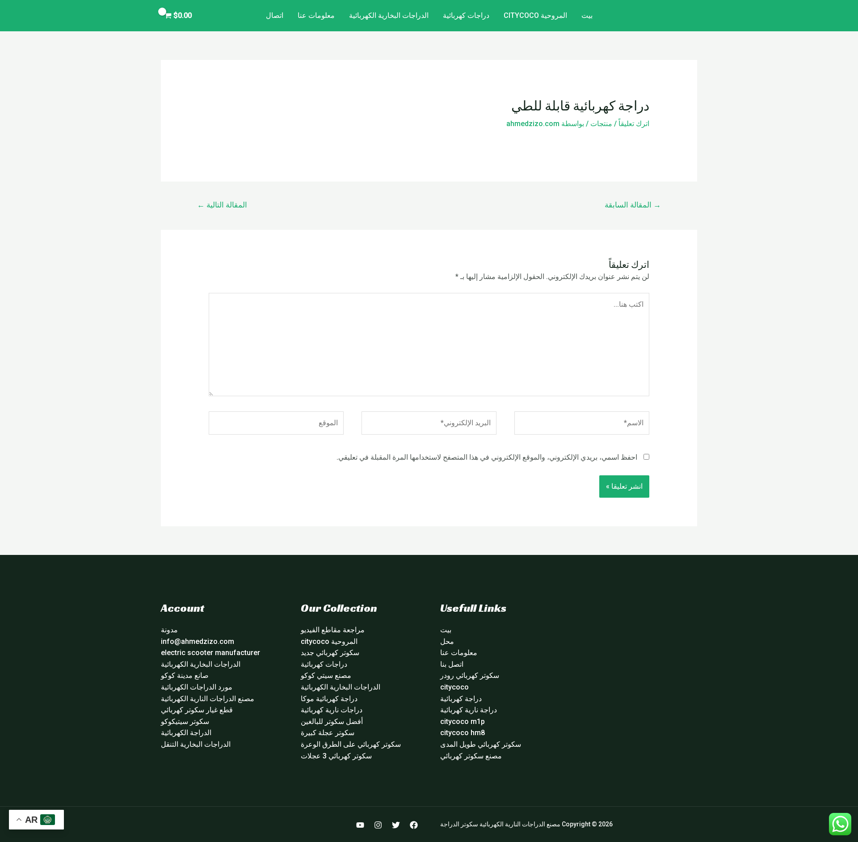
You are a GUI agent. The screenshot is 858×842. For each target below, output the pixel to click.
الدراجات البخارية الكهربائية (389, 15)
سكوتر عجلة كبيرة (327, 732)
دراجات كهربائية (466, 15)
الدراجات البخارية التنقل (196, 744)
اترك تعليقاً (633, 123)
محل (447, 641)
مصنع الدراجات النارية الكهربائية (207, 698)
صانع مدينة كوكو (185, 675)
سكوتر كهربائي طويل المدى (480, 744)
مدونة (169, 630)
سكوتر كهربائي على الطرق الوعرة (351, 744)
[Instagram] (378, 825)
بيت (587, 15)
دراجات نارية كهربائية (331, 710)
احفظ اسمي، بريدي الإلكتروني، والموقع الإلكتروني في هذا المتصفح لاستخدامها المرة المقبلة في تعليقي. (486, 457)
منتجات (601, 123)
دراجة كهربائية (461, 698)
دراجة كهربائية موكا (329, 698)
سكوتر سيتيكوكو (185, 721)
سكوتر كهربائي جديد (330, 652)
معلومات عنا (316, 15)
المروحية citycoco (535, 15)
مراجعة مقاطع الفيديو (333, 630)
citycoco (454, 687)
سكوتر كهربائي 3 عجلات (336, 756)
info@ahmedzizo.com (197, 641)
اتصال (274, 15)
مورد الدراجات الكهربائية (196, 687)
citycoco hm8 (462, 732)
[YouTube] (360, 825)
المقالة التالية (222, 204)
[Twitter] (396, 825)
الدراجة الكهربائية (186, 732)
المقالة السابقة (633, 204)
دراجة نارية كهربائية (468, 710)
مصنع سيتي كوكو (326, 675)
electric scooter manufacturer (210, 652)
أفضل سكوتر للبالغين (332, 721)
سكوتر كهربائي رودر (469, 675)
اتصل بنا (451, 664)
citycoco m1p (462, 721)
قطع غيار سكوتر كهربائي (197, 710)
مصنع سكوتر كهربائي (471, 756)
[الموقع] (276, 424)
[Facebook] (414, 825)
